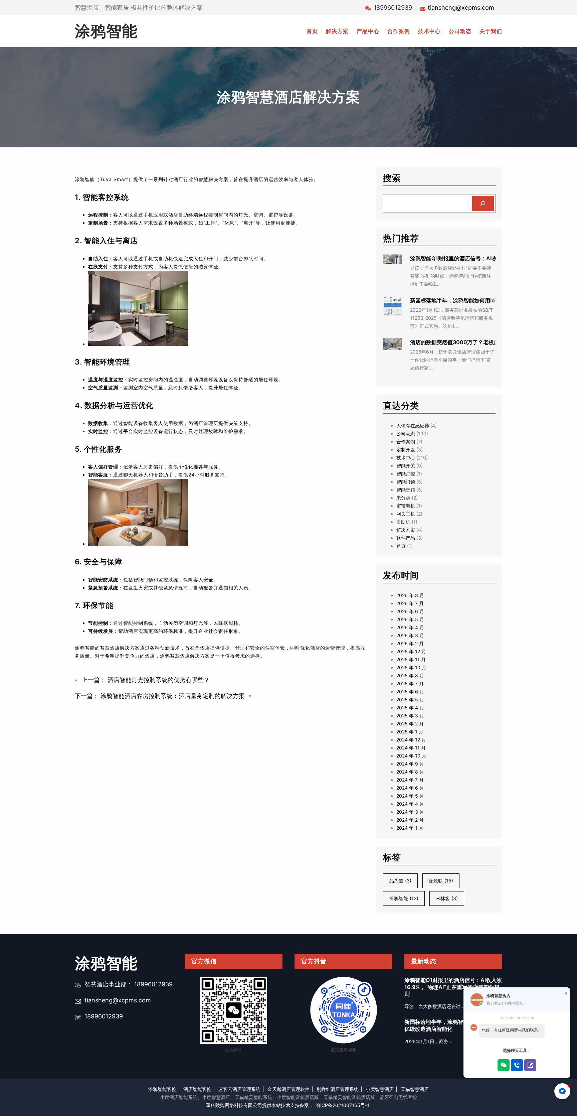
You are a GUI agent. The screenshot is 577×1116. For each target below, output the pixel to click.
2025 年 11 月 (411, 659)
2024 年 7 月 (410, 780)
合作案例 (405, 441)
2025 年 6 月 (410, 691)
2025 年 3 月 (410, 715)
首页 (401, 546)
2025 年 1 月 (409, 731)
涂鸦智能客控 (162, 1089)
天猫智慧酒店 (415, 1089)
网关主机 (405, 514)
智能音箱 (405, 490)
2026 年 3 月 (410, 635)
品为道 (400, 880)
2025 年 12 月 (411, 651)
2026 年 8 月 (410, 595)
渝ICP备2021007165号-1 (342, 1105)
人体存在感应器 (412, 425)
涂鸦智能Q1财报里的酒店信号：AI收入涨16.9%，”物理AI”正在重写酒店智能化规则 (453, 987)
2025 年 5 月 (410, 699)
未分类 (403, 498)
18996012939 (103, 1016)
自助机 (403, 522)
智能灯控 (405, 473)
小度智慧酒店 (380, 1089)
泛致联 (441, 880)
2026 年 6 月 (410, 611)
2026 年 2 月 (410, 643)
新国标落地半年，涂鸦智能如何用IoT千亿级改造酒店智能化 (481, 300)
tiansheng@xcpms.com (461, 7)
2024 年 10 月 (411, 755)
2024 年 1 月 (409, 828)
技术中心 (405, 457)
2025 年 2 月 (410, 723)
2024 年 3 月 (410, 812)
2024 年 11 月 (411, 747)
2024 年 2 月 (410, 820)
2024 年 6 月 (410, 788)
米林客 (447, 898)
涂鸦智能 (106, 30)
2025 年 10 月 (411, 667)
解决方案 (405, 530)
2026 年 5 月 (410, 619)
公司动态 (405, 433)
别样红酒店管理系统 (338, 1089)
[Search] (483, 204)
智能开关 (405, 465)
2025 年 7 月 (410, 683)
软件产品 (405, 538)
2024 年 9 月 (410, 763)
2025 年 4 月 (410, 707)
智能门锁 (405, 481)
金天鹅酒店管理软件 (288, 1089)
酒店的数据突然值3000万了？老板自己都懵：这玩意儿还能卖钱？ (489, 342)
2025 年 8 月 (410, 675)
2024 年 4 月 (410, 804)
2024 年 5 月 (410, 796)
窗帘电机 (405, 506)
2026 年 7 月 (410, 603)
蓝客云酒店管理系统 (239, 1089)
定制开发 (405, 449)
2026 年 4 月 (410, 627)
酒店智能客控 (197, 1089)
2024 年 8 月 (410, 772)
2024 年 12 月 (411, 739)
